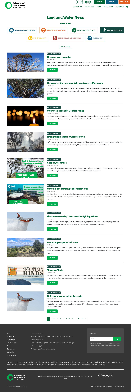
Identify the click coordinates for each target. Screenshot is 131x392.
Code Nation (108, 386)
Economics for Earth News (86, 30)
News (9, 346)
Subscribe (111, 2)
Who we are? (11, 336)
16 (79, 319)
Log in (25, 386)
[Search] (127, 7)
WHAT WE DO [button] (89, 7)
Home (9, 334)
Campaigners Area (16, 386)
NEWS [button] (99, 7)
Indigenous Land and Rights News (69, 38)
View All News (65, 47)
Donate (99, 2)
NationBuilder (119, 386)
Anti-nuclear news (39, 38)
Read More (52, 70)
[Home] (15, 5)
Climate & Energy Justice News (24, 30)
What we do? (11, 340)
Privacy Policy (11, 355)
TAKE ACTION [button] (108, 7)
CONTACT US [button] (120, 7)
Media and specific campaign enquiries (43, 349)
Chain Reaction (98, 38)
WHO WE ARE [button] (77, 7)
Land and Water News (114, 30)
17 (82, 319)
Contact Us (10, 352)
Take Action (124, 2)
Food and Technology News (56, 30)
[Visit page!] (77, 2)
